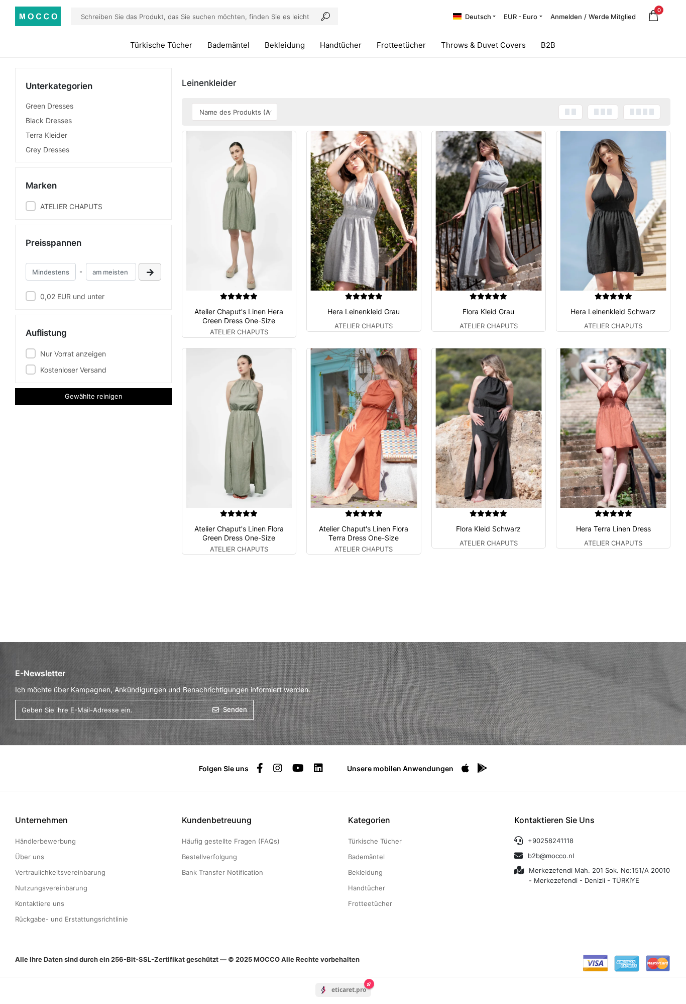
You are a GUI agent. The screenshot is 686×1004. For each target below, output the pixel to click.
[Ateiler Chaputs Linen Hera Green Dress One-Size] (239, 211)
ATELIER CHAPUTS (71, 206)
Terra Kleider (46, 135)
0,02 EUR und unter (72, 296)
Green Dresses (49, 106)
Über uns (29, 857)
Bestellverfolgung (209, 857)
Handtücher (341, 45)
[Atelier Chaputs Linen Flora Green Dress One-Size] (239, 428)
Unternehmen (41, 820)
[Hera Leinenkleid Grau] (363, 211)
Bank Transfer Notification (222, 872)
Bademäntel (228, 45)
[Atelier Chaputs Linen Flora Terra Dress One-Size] (363, 428)
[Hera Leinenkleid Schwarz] (613, 211)
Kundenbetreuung (217, 820)
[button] (653, 16)
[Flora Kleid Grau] (488, 211)
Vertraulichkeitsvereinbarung (60, 872)
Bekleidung (285, 45)
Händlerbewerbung (45, 841)
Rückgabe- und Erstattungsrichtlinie (71, 919)
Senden (235, 709)
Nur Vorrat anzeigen (73, 353)
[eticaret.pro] (343, 998)
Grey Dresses (47, 149)
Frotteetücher (401, 45)
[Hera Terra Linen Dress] (613, 428)
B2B (548, 45)
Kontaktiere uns (39, 903)
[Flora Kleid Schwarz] (488, 428)
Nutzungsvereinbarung (51, 888)
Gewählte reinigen (94, 396)
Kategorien (369, 820)
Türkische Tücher (161, 45)
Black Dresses (49, 120)
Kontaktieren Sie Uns (554, 820)
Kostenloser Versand (73, 370)
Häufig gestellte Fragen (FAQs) (231, 841)
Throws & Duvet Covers (483, 45)
